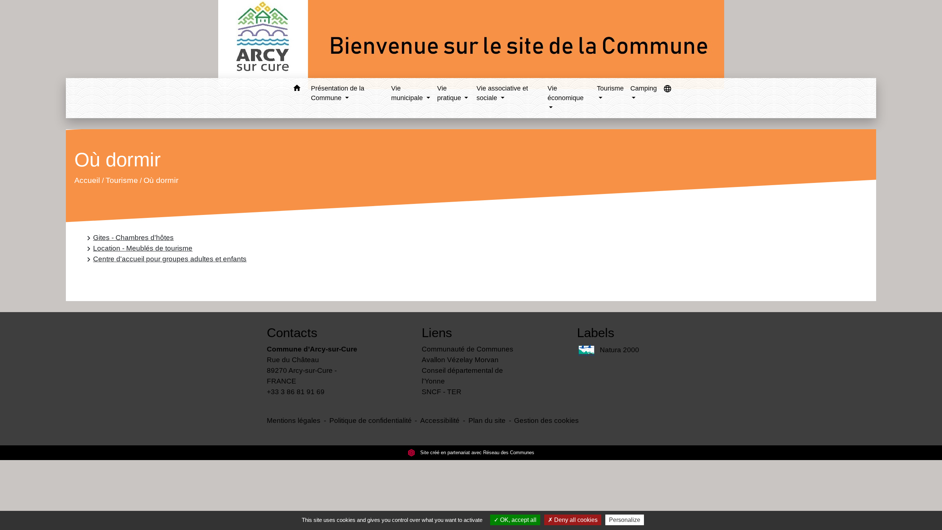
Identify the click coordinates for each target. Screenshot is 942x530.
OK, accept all (517, 520)
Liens (437, 332)
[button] (297, 89)
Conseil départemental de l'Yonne (462, 375)
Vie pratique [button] (450, 93)
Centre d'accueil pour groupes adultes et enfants (165, 259)
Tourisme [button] (610, 88)
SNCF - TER (441, 392)
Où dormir (161, 180)
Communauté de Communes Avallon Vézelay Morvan (467, 354)
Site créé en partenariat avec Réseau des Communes (476, 452)
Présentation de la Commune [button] (337, 93)
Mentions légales (294, 420)
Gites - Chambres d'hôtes (129, 238)
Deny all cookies (575, 520)
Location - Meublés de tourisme (138, 248)
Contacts (292, 332)
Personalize (624, 520)
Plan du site (487, 420)
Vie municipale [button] (408, 93)
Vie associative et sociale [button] (502, 93)
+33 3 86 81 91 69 (296, 392)
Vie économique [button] (566, 93)
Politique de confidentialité (370, 420)
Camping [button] (643, 88)
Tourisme (122, 180)
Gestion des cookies (546, 420)
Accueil (87, 180)
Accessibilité (440, 420)
